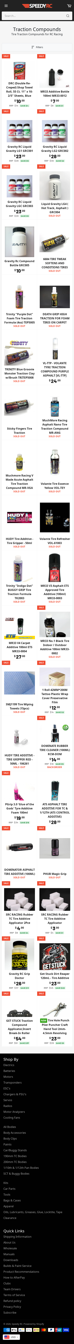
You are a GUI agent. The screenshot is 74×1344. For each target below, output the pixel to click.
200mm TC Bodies (15, 1162)
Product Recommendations (21, 1272)
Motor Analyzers (14, 1112)
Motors (8, 1077)
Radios (7, 1106)
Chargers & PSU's (14, 1094)
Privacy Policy (12, 1307)
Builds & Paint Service (17, 1266)
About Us (9, 1242)
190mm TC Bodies (15, 1156)
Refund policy (12, 1301)
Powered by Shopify (34, 1323)
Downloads (10, 1260)
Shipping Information (17, 1237)
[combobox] (11, 1337)
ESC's (6, 1088)
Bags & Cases (12, 1200)
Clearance (9, 1218)
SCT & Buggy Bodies (16, 1173)
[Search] (67, 15)
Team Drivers (12, 1289)
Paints (7, 1144)
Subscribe (9, 1312)
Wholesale (10, 1248)
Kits (5, 1183)
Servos (7, 1100)
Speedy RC (17, 1323)
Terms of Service (14, 1295)
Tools (6, 1194)
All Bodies (9, 1127)
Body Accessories (14, 1133)
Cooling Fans (11, 1117)
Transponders (12, 1082)
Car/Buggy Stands (15, 1150)
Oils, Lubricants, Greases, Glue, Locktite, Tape (32, 1212)
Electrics (8, 1065)
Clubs (7, 1283)
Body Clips (10, 1138)
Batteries (9, 1071)
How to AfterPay (14, 1277)
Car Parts (9, 1189)
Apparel (8, 1206)
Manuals (9, 1254)
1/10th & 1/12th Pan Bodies (21, 1168)
